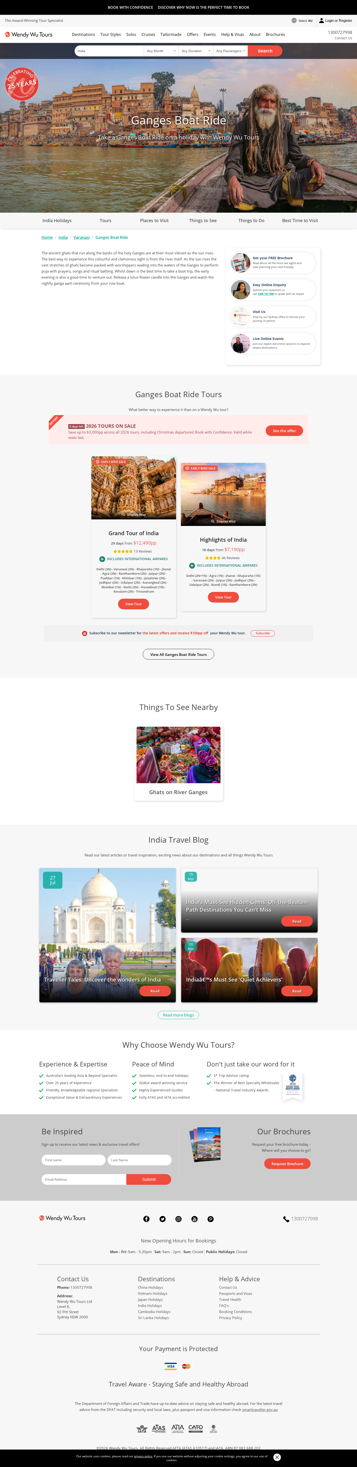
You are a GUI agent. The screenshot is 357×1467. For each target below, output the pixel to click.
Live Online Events (268, 338)
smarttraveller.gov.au (260, 1409)
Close (277, 1457)
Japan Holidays (150, 1299)
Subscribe (263, 633)
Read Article (155, 992)
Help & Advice (239, 1278)
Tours (105, 220)
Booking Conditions (235, 1311)
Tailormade (171, 34)
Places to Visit (154, 220)
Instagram (178, 1219)
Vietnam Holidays (152, 1293)
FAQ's (224, 1305)
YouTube (194, 1219)
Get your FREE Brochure (273, 258)
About (255, 34)
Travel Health (230, 1299)
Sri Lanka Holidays (153, 1317)
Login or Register (338, 20)
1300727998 (340, 32)
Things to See (203, 220)
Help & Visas (232, 34)
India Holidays (57, 220)
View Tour (133, 604)
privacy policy (143, 1456)
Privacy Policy (230, 1317)
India (63, 237)
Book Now (287, 430)
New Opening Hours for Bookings (178, 1240)
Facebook (146, 1219)
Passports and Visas (235, 1293)
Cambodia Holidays (154, 1311)
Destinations (83, 34)
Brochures (275, 34)
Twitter (162, 1219)
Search (265, 50)
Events (210, 34)
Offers (192, 34)
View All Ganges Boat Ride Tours (178, 654)
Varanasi (82, 237)
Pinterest (210, 1219)
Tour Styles (111, 34)
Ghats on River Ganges (178, 792)
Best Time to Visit (300, 220)
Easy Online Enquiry (269, 284)
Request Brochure (287, 1163)
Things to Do (251, 220)
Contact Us (343, 38)
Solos (131, 34)
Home (47, 237)
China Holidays (150, 1287)
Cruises (148, 34)
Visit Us (259, 311)
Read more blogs (178, 1015)
